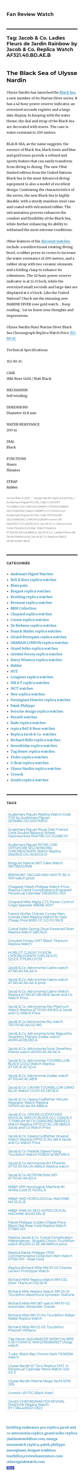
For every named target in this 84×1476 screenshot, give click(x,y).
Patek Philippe (23, 706)
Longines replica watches (32, 677)
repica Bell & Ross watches (33, 728)
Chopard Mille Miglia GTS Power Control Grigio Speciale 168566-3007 (41, 903)
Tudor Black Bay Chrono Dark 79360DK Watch (40, 1355)
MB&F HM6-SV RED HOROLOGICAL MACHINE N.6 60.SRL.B (37, 1212)
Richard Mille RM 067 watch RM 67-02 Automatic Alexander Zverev (39, 1305)
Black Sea (67, 92)
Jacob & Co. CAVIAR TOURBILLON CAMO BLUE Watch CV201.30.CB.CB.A (41, 1089)
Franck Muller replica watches (36, 631)
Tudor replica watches (29, 757)
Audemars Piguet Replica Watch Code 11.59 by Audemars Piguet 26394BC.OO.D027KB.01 (39, 818)
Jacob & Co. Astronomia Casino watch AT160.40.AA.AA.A (38, 969)
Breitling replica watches (32, 597)
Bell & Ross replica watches (33, 580)
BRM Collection (23, 608)
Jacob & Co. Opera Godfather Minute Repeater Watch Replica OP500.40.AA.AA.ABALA (38, 1102)
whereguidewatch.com (26, 1462)
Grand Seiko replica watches (34, 648)
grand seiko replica (61, 1433)
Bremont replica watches (31, 603)
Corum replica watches (30, 620)
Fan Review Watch (30, 14)
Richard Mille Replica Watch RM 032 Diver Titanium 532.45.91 (37, 1281)
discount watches (55, 241)
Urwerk (17, 774)
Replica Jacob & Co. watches (33, 734)
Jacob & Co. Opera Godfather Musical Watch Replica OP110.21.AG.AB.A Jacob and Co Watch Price (39, 1139)
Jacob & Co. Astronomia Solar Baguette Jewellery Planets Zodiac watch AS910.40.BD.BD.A (40, 1037)
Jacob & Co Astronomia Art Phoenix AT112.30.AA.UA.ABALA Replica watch (38, 1164)
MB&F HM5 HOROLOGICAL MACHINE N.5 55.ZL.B (39, 1200)
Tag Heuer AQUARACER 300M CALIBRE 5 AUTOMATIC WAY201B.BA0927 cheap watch (41, 1342)
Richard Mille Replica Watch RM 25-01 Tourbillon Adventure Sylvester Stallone (41, 1293)
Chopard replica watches (31, 614)
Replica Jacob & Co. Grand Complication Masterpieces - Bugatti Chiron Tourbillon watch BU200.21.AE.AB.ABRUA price (41, 1241)
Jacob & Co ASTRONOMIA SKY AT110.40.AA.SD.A (32, 1176)
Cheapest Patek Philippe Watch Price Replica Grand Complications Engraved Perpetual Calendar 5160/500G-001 (40, 890)
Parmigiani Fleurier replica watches (41, 700)
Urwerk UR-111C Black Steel (30, 1393)
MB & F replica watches (30, 683)
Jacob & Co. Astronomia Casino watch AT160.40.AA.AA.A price (38, 981)
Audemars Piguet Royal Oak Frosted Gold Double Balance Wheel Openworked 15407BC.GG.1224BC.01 (38, 833)
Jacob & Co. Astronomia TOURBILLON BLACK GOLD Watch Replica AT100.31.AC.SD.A (39, 1064)
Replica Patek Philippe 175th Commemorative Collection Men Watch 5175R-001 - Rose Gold (40, 1256)
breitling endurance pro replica (33, 1427)
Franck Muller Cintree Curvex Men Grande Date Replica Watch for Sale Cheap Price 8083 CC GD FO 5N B (37, 917)
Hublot (16, 665)
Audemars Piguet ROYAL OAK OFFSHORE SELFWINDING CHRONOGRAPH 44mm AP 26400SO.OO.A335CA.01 (34, 519)
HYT (14, 671)
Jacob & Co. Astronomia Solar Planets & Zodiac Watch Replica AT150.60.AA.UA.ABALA (39, 528)
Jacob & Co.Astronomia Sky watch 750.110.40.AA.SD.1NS (35, 1023)
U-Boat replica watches (30, 763)
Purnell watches (24, 717)
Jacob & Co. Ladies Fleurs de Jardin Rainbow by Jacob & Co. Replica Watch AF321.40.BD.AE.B (41, 536)
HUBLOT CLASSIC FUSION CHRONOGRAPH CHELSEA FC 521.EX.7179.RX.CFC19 (33, 956)
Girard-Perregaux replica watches (39, 637)
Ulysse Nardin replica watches (53, 498)
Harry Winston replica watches (36, 660)
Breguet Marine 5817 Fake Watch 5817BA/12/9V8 (35, 864)
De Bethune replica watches (33, 625)
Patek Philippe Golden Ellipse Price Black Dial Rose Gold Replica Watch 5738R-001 (37, 1225)
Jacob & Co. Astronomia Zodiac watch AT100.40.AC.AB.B (38, 1077)
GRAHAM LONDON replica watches (39, 643)
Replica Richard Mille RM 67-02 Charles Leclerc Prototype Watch (40, 1269)
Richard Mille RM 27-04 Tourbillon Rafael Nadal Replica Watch (41, 1316)
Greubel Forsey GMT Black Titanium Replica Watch (38, 942)
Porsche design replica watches (37, 711)
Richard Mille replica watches (35, 740)
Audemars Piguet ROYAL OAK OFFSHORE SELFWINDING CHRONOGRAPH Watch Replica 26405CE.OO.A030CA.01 (34, 849)
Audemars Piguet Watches (32, 574)
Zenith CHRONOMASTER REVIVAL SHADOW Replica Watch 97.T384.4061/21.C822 (36, 1405)
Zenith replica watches (30, 780)
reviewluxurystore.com (43, 1456)
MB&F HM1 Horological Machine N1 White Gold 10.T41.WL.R (36, 1188)
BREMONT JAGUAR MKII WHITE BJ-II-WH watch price (39, 876)
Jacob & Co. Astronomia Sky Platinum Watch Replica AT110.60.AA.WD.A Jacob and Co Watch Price (40, 1010)
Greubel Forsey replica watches (36, 654)
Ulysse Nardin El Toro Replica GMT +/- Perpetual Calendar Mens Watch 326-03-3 (39, 1369)
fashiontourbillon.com (26, 1439)
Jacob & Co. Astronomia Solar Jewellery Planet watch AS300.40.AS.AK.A (40, 1050)
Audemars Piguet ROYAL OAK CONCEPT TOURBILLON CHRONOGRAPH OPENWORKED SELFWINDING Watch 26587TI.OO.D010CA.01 (38, 506)
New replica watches (28, 694)
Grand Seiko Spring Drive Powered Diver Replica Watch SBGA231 (41, 930)
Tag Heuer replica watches (33, 751)
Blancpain (19, 585)
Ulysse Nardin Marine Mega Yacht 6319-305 (40, 1382)
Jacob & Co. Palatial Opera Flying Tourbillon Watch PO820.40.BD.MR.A (38, 1153)
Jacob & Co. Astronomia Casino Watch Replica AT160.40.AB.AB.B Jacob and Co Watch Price (40, 995)
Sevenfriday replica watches (34, 746)
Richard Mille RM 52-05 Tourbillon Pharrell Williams (36, 1328)
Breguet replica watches (31, 591)
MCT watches (22, 688)
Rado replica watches (28, 723)
